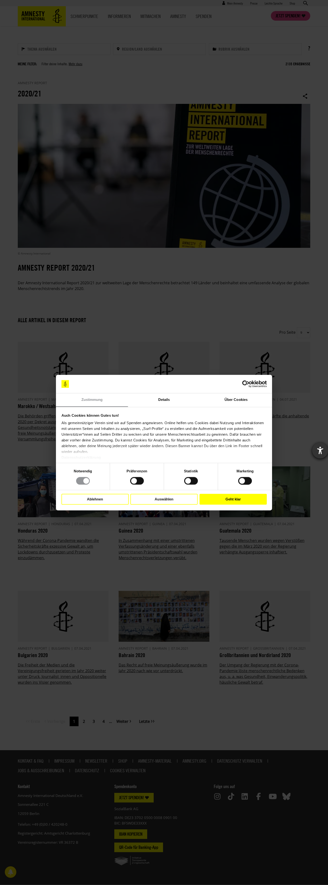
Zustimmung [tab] (92, 400)
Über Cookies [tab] (236, 400)
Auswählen (164, 499)
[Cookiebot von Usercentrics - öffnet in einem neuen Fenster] (246, 383)
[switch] (137, 481)
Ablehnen (95, 499)
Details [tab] (164, 400)
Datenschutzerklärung (81, 458)
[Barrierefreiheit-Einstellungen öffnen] (320, 450)
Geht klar (233, 499)
